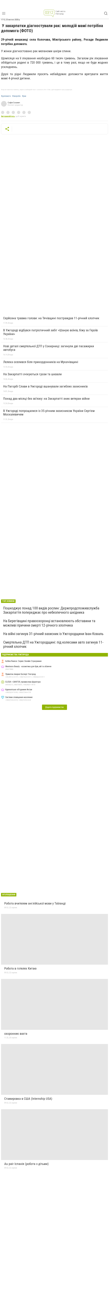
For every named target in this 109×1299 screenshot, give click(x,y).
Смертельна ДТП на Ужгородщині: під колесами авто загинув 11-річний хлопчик (53, 644)
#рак (24, 96)
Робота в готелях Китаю (20, 968)
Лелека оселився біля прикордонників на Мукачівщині (40, 362)
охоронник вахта (15, 1034)
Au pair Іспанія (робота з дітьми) (26, 1164)
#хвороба (16, 96)
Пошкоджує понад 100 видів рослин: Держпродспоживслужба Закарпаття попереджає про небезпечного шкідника (51, 610)
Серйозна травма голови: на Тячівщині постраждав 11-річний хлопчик (51, 318)
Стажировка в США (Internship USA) (28, 1099)
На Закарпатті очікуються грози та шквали (32, 374)
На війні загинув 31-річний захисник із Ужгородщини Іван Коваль (53, 634)
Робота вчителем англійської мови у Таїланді (35, 903)
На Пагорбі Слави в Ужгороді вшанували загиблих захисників (45, 386)
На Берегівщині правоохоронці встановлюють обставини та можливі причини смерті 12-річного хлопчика (49, 623)
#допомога (6, 96)
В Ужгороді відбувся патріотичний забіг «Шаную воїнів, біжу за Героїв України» (50, 332)
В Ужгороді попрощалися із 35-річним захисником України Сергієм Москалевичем (49, 412)
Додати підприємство (54, 707)
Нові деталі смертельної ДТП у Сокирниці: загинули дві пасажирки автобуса (48, 348)
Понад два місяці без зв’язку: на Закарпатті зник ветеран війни (46, 398)
